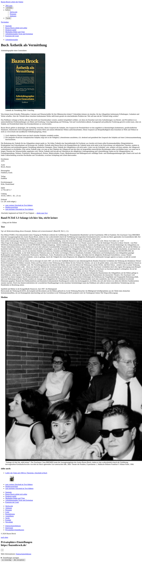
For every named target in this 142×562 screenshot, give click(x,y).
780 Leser (8, 6)
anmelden (9, 8)
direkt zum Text (42, 213)
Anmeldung (9, 516)
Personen (13, 14)
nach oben (4, 537)
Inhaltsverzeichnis (11, 207)
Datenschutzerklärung (13, 526)
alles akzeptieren (19, 560)
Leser (7, 512)
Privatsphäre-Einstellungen (14, 530)
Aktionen (13, 16)
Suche (8, 18)
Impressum (9, 528)
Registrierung (10, 514)
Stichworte (13, 12)
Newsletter (9, 522)
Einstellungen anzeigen (11, 558)
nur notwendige (6, 560)
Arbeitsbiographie (11, 40)
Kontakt (8, 520)
